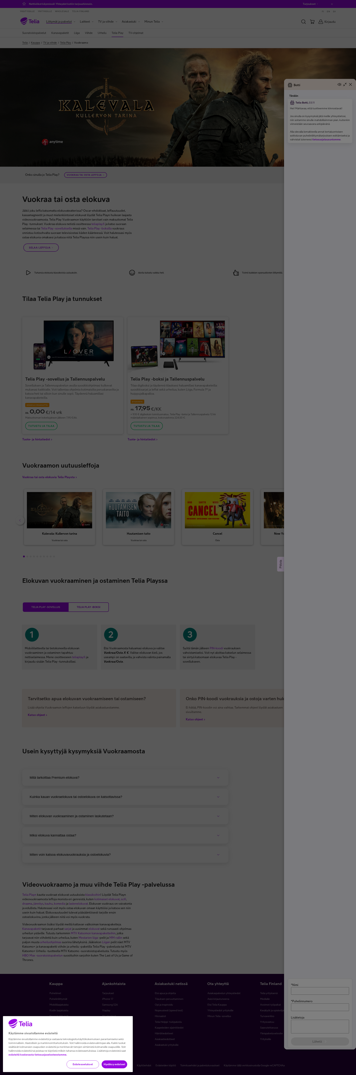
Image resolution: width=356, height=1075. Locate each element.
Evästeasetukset (83, 1064)
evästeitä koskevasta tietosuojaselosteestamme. (38, 1054)
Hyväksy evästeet (114, 1064)
